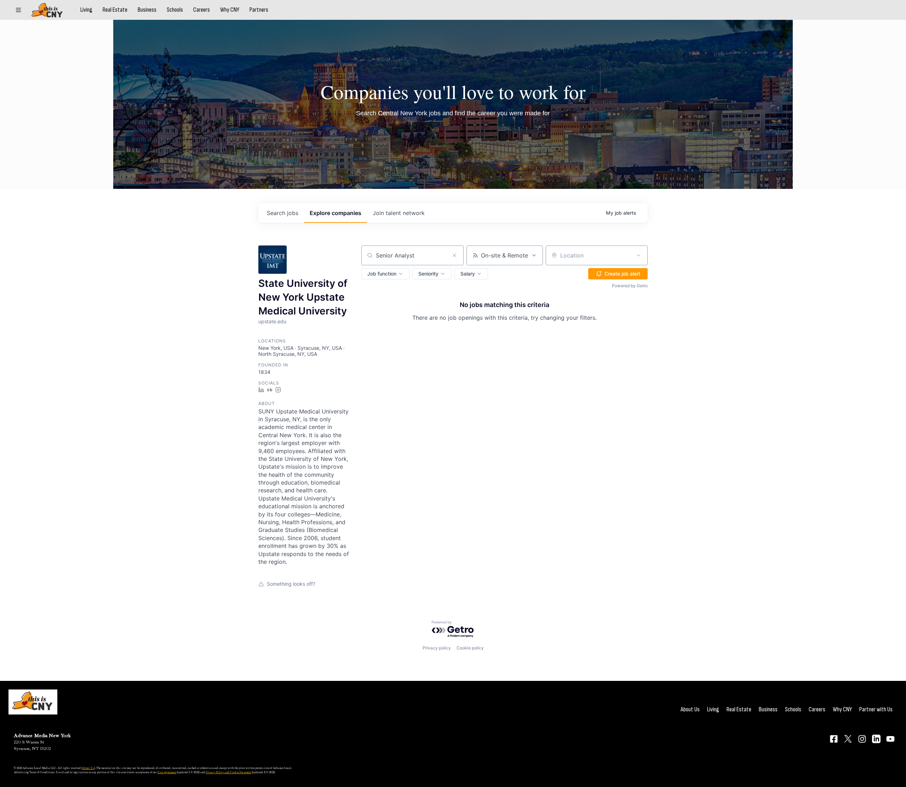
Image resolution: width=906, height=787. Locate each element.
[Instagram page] (862, 739)
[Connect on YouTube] (890, 739)
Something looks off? (291, 584)
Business (147, 9)
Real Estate (115, 9)
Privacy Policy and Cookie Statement (228, 772)
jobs (282, 212)
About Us (690, 709)
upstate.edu (272, 321)
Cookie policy (470, 647)
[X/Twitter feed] (848, 738)
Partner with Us (876, 709)
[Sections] (18, 10)
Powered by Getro (630, 285)
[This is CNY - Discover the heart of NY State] (47, 10)
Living (86, 9)
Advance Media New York (42, 736)
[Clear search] (454, 255)
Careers (201, 9)
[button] (385, 273)
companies (335, 212)
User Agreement (166, 772)
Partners (259, 9)
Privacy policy (437, 647)
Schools (175, 9)
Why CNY (229, 9)
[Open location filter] (638, 255)
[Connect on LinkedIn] (876, 739)
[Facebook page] (834, 739)
